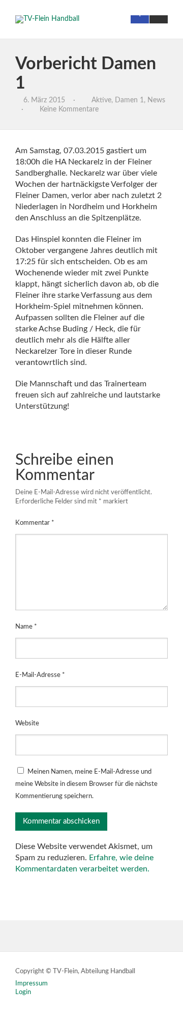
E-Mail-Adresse (40, 675)
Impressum (31, 983)
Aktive (101, 100)
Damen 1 (129, 100)
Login (23, 992)
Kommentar (34, 523)
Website (27, 723)
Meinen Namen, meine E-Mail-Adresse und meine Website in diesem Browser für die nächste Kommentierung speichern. (86, 784)
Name (26, 627)
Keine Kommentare (69, 109)
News (156, 100)
